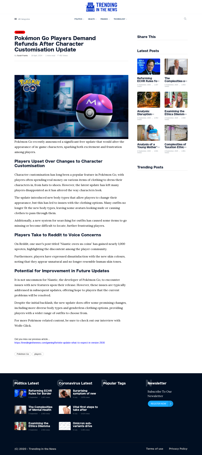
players (37, 354)
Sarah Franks (22, 56)
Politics (78, 19)
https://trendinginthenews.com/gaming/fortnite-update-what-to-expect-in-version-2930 (59, 342)
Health (91, 19)
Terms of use (154, 449)
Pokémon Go (23, 354)
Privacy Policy (178, 449)
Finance (104, 19)
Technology (119, 19)
